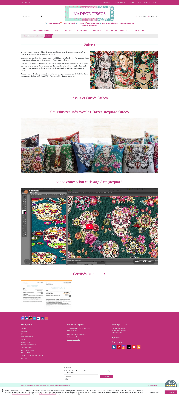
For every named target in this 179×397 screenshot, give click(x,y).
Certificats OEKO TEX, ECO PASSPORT (33, 355)
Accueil (24, 328)
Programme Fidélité (28, 350)
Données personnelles (73, 340)
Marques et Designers (36, 36)
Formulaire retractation (29, 345)
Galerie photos (26, 342)
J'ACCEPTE (171, 392)
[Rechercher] (41, 16)
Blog (25, 36)
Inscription (147, 2)
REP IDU (24, 358)
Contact (131, 2)
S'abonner (107, 376)
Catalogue (25, 331)
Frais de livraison (27, 347)
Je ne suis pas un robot (74, 379)
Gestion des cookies (73, 337)
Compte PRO (26, 353)
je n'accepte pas (154, 392)
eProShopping (66, 385)
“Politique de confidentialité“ (47, 394)
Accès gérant (153, 385)
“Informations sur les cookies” (21, 394)
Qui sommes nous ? (28, 337)
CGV (23, 339)
